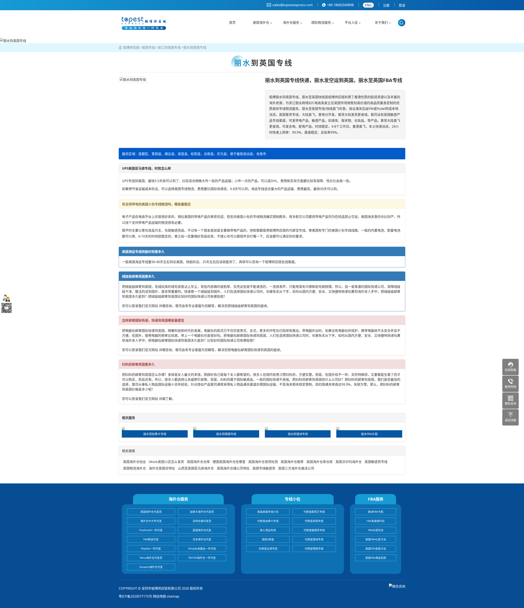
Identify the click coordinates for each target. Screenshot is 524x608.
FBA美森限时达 (376, 521)
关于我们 (381, 22)
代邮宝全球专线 (268, 548)
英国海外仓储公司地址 (233, 468)
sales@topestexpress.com (292, 5)
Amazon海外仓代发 (151, 567)
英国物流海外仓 (134, 468)
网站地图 (159, 596)
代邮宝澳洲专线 (314, 539)
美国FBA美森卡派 (375, 548)
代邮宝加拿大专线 (268, 521)
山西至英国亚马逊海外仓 (196, 468)
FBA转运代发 (151, 539)
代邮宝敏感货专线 (314, 530)
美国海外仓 (261, 22)
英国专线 (148, 47)
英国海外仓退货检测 (263, 461)
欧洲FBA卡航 (375, 511)
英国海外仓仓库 (198, 461)
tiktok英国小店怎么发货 (166, 461)
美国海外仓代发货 (151, 511)
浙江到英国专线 (169, 47)
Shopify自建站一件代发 (202, 548)
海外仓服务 (291, 22)
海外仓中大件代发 (151, 521)
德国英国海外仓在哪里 (229, 461)
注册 (386, 5)
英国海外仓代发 (202, 530)
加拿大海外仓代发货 (202, 511)
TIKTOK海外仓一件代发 (202, 558)
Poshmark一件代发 (151, 530)
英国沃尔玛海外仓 (348, 461)
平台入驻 (351, 22)
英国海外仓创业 (134, 461)
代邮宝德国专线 (314, 548)
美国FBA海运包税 (375, 558)
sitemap (173, 596)
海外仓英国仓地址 (162, 468)
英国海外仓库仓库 (319, 461)
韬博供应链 (131, 47)
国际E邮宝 (268, 539)
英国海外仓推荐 (292, 461)
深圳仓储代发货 (202, 521)
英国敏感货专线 (376, 461)
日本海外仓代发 (202, 539)
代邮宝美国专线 (314, 521)
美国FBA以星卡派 (375, 539)
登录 (402, 5)
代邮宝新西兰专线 (314, 511)
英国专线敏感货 (263, 468)
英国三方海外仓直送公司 (296, 468)
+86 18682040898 (340, 5)
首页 (232, 22)
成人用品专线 (268, 530)
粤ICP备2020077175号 (135, 596)
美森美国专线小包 (268, 511)
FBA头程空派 (375, 530)
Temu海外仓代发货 (151, 558)
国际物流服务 (321, 22)
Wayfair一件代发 (151, 548)
